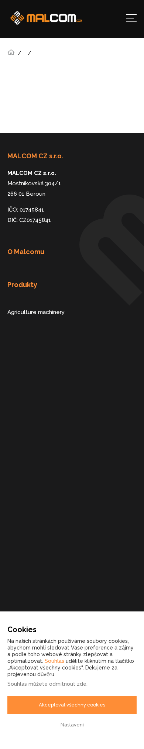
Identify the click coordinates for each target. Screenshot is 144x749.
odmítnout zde (67, 684)
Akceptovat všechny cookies (72, 705)
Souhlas (54, 661)
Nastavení (72, 725)
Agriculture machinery (36, 312)
